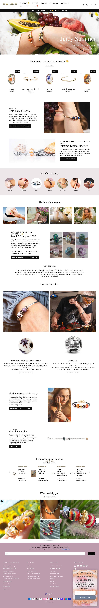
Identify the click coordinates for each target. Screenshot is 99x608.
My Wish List (30, 568)
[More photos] (97, 520)
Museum (5, 589)
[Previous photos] (1, 520)
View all (49, 65)
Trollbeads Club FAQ (33, 576)
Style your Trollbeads (56, 576)
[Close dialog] (95, 571)
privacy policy (66, 549)
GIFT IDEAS (24, 6)
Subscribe (91, 554)
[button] (10, 472)
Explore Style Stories (20, 408)
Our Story (53, 571)
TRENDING (53, 3)
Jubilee (35, 3)
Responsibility (54, 586)
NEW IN (44, 3)
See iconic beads (73, 373)
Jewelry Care (7, 584)
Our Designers (54, 584)
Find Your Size (7, 581)
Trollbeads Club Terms (33, 578)
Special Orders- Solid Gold (11, 578)
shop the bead (26, 373)
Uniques (52, 578)
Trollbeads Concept (56, 566)
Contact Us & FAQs (8, 576)
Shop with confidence (9, 573)
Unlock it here (68, 159)
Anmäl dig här (85, 597)
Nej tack (85, 603)
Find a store (6, 586)
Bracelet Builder (55, 568)
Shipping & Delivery (9, 566)
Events (52, 581)
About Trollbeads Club (33, 573)
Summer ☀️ (24, 3)
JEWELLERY (65, 3)
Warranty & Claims (8, 571)
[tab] (46, 540)
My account (30, 566)
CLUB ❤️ (34, 6)
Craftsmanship (54, 573)
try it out (15, 446)
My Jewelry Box (31, 571)
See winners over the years (24, 257)
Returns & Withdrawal (9, 568)
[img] (49, 461)
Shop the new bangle (19, 126)
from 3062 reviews (49, 463)
